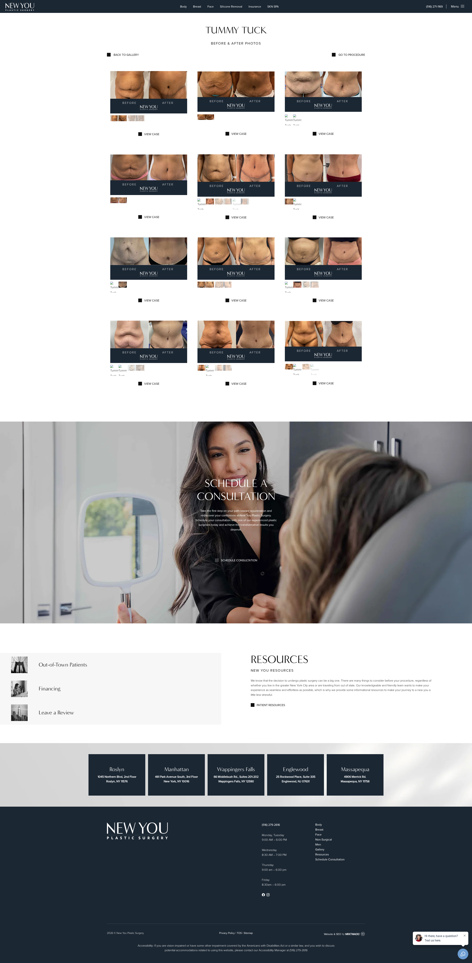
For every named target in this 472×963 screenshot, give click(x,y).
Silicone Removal (231, 6)
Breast (197, 6)
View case (151, 134)
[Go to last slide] (114, 92)
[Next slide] (183, 92)
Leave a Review (56, 712)
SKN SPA (273, 6)
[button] (118, 120)
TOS (239, 933)
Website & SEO (332, 934)
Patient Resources (271, 705)
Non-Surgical (323, 839)
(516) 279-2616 (271, 825)
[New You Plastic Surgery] (20, 7)
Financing (49, 688)
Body (183, 6)
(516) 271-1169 (434, 6)
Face (210, 6)
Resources (322, 854)
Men (318, 844)
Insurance (255, 6)
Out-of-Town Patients (63, 665)
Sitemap (248, 933)
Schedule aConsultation (236, 490)
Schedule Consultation (239, 560)
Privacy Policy (227, 933)
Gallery (319, 849)
